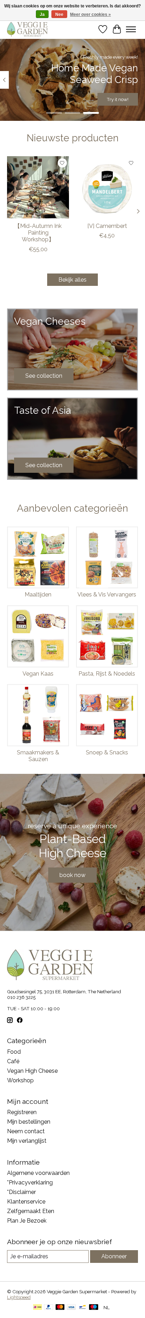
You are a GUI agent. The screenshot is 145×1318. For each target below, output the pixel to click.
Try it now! (117, 99)
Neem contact (26, 1131)
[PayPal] (48, 1307)
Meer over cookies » (90, 14)
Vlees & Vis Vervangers (106, 594)
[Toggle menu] (131, 29)
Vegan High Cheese (32, 1070)
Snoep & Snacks (107, 752)
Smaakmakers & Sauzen (38, 756)
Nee (59, 14)
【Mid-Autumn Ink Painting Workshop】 (38, 233)
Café (13, 1061)
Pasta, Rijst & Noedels (106, 673)
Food (14, 1051)
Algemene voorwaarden (38, 1173)
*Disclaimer (21, 1192)
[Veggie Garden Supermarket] (27, 29)
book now (72, 875)
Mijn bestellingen (28, 1121)
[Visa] (71, 1307)
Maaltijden (38, 594)
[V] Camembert (107, 226)
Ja (42, 14)
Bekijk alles (72, 279)
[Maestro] (93, 1307)
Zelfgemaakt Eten (30, 1211)
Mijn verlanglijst (26, 1140)
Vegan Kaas (38, 673)
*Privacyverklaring (30, 1182)
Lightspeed (19, 1297)
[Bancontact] (82, 1307)
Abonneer (114, 1256)
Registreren (22, 1112)
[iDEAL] (37, 1307)
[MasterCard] (60, 1307)
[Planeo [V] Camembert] (107, 187)
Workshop (20, 1080)
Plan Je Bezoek (26, 1220)
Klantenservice (26, 1201)
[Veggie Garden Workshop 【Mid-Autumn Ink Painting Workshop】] (38, 187)
